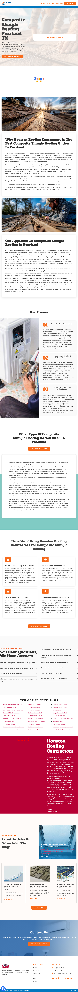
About (34, 975)
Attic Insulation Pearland (9, 707)
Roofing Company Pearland (60, 704)
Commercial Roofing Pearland (11, 713)
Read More (44, 856)
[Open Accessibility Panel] (3, 988)
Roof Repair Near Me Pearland (36, 721)
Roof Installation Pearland (35, 715)
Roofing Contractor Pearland (60, 707)
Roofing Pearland (57, 710)
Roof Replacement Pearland (35, 727)
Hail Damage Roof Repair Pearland (12, 730)
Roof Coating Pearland (34, 710)
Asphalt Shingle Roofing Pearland (12, 704)
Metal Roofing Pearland (34, 704)
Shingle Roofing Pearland (60, 713)
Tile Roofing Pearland (59, 721)
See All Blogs (39, 907)
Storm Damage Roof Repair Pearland (63, 718)
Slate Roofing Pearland (59, 715)
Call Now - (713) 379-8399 (39, 448)
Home (35, 967)
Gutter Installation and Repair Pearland (13, 727)
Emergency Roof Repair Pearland (12, 718)
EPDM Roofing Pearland (10, 721)
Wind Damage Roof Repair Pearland (63, 727)
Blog (34, 978)
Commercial (36, 973)
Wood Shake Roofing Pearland (61, 730)
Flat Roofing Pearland (9, 724)
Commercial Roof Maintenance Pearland (14, 710)
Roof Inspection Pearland (35, 713)
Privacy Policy (73, 990)
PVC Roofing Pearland (34, 707)
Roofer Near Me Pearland (35, 730)
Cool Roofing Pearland (9, 715)
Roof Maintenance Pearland (35, 718)
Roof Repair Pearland (34, 724)
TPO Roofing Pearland (59, 724)
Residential (36, 970)
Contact (35, 981)
